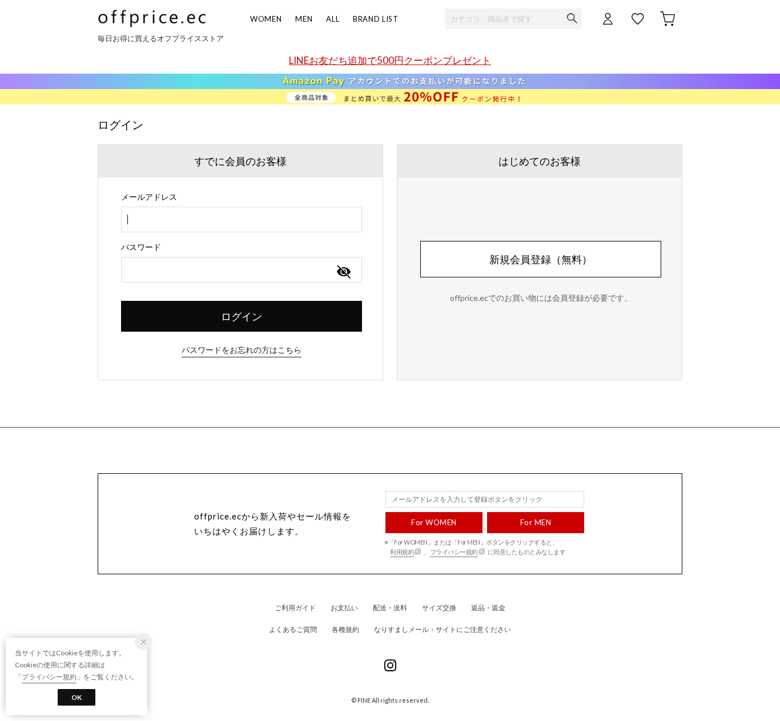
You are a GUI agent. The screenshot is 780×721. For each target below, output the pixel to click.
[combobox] (241, 219)
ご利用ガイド (295, 607)
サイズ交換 (439, 607)
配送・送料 (390, 607)
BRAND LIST (376, 18)
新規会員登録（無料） (540, 259)
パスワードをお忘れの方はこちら (241, 350)
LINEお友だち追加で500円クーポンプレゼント (390, 60)
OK (76, 697)
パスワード (141, 247)
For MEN (536, 522)
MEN (303, 18)
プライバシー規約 (454, 551)
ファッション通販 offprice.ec (152, 18)
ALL (332, 18)
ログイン (241, 316)
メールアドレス (149, 197)
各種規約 (345, 629)
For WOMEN (434, 522)
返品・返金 (488, 607)
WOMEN (266, 18)
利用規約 (402, 551)
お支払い (344, 607)
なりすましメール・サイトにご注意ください (442, 629)
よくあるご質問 (293, 629)
